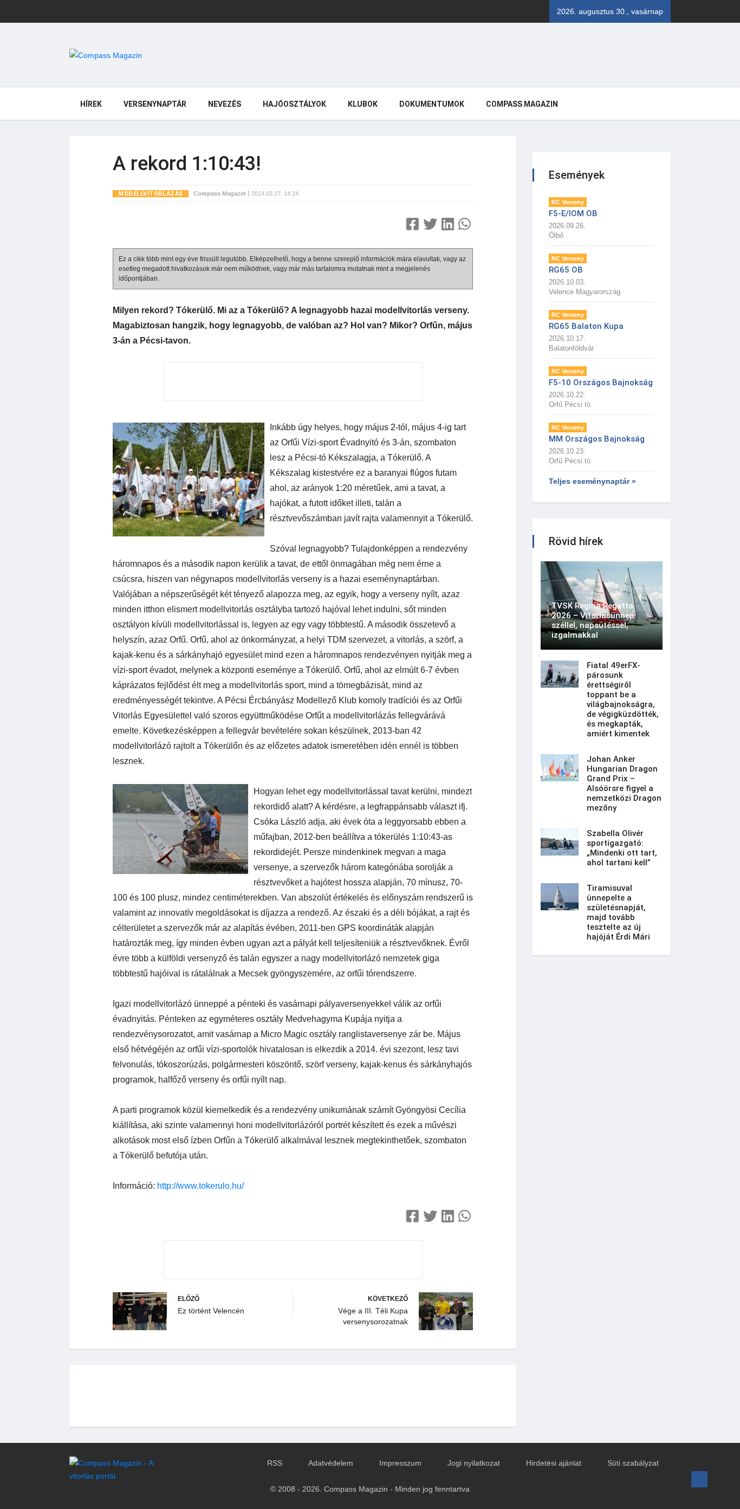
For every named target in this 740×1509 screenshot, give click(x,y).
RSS (274, 1463)
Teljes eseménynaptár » (592, 481)
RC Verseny (567, 202)
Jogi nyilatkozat (473, 1463)
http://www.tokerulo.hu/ (200, 1185)
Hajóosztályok (294, 104)
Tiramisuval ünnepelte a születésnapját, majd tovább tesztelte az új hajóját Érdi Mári (618, 912)
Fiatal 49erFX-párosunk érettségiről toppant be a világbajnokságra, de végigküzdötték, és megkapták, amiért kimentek (623, 699)
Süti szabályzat (633, 1463)
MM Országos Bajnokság (597, 439)
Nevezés (224, 104)
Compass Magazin (522, 104)
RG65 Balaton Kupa (586, 326)
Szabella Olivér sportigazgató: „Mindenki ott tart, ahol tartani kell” (622, 847)
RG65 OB (566, 270)
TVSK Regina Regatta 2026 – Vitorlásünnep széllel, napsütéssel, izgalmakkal (592, 620)
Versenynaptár (155, 104)
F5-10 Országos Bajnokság (601, 382)
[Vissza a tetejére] (699, 1479)
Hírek (91, 104)
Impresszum (400, 1463)
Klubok (363, 104)
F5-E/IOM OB (573, 213)
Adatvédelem (330, 1463)
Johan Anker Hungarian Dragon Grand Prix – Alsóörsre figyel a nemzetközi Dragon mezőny (624, 783)
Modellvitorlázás (150, 193)
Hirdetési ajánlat (553, 1463)
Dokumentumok (431, 104)
